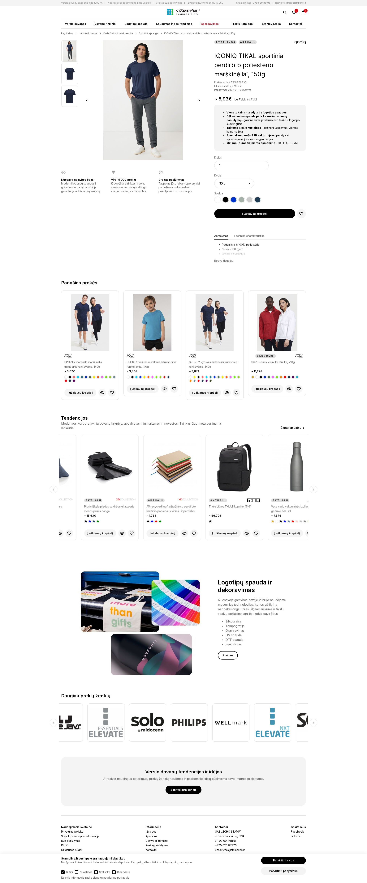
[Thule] (233, 500)
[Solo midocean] (121, 722)
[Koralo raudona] (74, 377)
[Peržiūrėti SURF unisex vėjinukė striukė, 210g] (289, 389)
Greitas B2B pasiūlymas (169, 2)
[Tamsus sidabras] (285, 521)
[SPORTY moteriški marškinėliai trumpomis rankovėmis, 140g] (90, 322)
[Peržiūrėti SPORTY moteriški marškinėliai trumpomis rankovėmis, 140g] (102, 393)
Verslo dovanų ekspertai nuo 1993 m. (82, 2)
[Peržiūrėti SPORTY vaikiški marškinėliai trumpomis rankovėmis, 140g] (164, 389)
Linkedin (296, 836)
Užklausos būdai (71, 849)
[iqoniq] (300, 42)
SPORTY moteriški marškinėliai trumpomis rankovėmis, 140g (83, 364)
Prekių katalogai (242, 23)
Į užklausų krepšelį (254, 213)
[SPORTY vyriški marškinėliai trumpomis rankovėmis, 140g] (214, 322)
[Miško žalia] (90, 377)
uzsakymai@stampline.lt (230, 849)
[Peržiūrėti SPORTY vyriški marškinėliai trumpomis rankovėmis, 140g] (227, 393)
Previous (87, 100)
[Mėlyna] (69, 521)
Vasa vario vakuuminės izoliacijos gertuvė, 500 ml (272, 509)
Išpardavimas (210, 23)
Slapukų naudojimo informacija (80, 836)
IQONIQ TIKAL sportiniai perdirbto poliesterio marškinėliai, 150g (199, 33)
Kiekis (218, 157)
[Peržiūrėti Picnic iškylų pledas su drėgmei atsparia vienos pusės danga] (102, 533)
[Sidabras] (281, 521)
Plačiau (228, 655)
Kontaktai (295, 23)
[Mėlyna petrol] (82, 377)
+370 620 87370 (226, 845)
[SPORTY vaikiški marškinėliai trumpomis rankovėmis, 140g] (152, 322)
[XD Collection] (106, 500)
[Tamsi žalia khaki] (210, 380)
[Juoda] (69, 377)
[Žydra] (297, 377)
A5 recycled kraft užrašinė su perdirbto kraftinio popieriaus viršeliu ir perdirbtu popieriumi (151, 509)
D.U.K (64, 845)
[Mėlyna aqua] (78, 377)
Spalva (218, 193)
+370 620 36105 (260, 2)
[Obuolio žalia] (110, 377)
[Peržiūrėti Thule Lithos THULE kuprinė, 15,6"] (227, 533)
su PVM (252, 99)
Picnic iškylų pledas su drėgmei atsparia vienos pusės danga (89, 509)
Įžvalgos (151, 831)
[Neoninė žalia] (106, 377)
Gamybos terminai (157, 840)
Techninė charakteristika (249, 235)
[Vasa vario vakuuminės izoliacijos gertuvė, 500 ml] (277, 466)
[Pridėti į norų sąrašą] (301, 213)
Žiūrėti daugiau (291, 427)
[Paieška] (285, 12)
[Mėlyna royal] (86, 377)
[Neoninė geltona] (94, 377)
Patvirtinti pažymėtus (283, 870)
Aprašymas (221, 235)
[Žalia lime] (289, 521)
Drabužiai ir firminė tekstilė (118, 33)
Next (199, 100)
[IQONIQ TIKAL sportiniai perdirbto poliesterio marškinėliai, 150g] (69, 51)
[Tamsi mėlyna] (69, 380)
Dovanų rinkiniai (105, 23)
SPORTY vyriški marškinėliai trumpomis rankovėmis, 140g (213, 364)
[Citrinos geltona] (194, 377)
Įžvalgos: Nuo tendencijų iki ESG (205, 2)
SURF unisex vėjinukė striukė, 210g (273, 362)
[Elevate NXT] (246, 722)
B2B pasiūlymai (70, 840)
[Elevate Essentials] (79, 722)
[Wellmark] (204, 722)
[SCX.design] (288, 722)
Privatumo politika (72, 831)
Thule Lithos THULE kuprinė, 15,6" (210, 506)
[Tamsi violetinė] (74, 380)
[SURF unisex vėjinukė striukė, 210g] (277, 322)
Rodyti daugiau (223, 260)
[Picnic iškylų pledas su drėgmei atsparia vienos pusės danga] (90, 466)
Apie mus (151, 836)
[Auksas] (252, 377)
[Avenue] (295, 500)
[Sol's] (68, 356)
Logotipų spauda (136, 23)
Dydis (217, 175)
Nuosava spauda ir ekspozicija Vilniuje (129, 2)
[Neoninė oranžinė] (98, 377)
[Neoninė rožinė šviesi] (102, 377)
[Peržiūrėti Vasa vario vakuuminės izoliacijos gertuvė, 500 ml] (289, 533)
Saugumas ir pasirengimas (174, 23)
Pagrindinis (67, 33)
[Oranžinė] (190, 380)
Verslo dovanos (75, 23)
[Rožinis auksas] (276, 521)
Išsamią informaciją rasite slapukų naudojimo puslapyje (95, 877)
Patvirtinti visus (283, 860)
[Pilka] (114, 377)
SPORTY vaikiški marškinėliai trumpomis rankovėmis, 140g (151, 364)
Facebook (297, 831)
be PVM (240, 99)
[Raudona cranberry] (164, 377)
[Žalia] (78, 521)
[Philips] (163, 722)
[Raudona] (65, 380)
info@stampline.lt (296, 2)
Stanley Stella (271, 23)
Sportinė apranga (148, 33)
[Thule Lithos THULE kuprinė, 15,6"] (214, 466)
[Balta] (65, 377)
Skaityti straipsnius (183, 789)
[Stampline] (183, 12)
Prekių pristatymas (157, 845)
